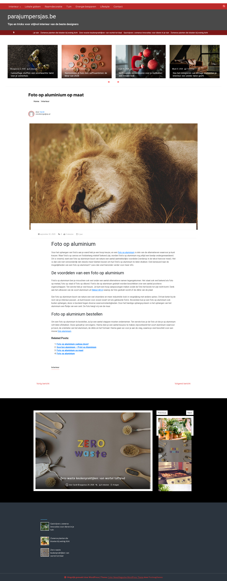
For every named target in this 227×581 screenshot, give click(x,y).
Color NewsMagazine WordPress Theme (125, 577)
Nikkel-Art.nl (97, 290)
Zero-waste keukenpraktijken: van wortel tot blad (76, 33)
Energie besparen (86, 6)
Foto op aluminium (66, 353)
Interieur (14, 6)
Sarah (42, 112)
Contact (118, 6)
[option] (122, 32)
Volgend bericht (182, 383)
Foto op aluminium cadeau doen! (73, 344)
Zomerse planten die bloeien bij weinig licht (34, 33)
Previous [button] (162, 412)
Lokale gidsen (33, 6)
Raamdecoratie (53, 6)
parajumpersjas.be (32, 16)
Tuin (69, 6)
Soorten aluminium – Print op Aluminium (76, 347)
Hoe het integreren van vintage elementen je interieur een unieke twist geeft (195, 74)
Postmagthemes (156, 577)
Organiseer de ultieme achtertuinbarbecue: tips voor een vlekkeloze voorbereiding (92, 478)
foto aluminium (64, 331)
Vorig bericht (43, 383)
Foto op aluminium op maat (70, 350)
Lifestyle (105, 6)
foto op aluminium (126, 252)
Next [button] (189, 412)
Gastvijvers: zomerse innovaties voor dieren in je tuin (122, 33)
